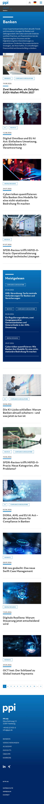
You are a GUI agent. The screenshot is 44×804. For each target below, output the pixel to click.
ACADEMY (7, 746)
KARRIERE (7, 758)
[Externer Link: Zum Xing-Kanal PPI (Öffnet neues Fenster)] (9, 766)
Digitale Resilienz (10, 183)
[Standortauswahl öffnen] (35, 2)
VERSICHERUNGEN (11, 743)
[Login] (29, 2)
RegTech (13, 128)
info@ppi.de (8, 730)
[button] (11, 9)
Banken (5, 10)
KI (5, 128)
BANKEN (6, 739)
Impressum (7, 791)
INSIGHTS (7, 750)
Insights (6, 8)
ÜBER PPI (6, 754)
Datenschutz (8, 788)
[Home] (5, 3)
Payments (7, 78)
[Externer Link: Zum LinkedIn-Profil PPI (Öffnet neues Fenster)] (4, 766)
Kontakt (6, 795)
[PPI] (9, 708)
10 (34, 686)
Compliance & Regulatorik (24, 78)
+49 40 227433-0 (9, 728)
